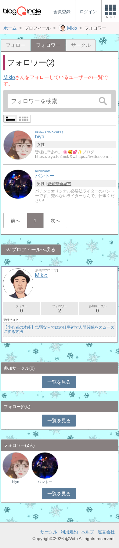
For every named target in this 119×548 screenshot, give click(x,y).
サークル (81, 45)
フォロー (15, 45)
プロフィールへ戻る (34, 249)
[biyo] (18, 144)
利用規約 (69, 531)
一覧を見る (59, 382)
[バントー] (18, 184)
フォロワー (59, 308)
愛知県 (53, 183)
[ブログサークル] (22, 11)
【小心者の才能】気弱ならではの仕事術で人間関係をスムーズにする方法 (58, 329)
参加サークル (97, 308)
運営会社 (106, 531)
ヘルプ (87, 531)
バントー (45, 482)
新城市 (65, 183)
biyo (15, 482)
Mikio (9, 77)
